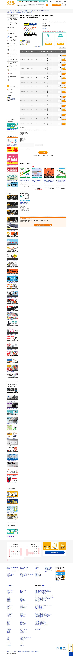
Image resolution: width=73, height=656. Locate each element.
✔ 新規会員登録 (57, 4)
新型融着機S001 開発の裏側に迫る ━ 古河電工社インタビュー (44, 614)
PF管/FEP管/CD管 (9, 575)
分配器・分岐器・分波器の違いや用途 (40, 622)
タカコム (8, 617)
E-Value (21, 591)
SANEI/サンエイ (9, 607)
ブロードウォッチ (23, 636)
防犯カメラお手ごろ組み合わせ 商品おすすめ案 (42, 590)
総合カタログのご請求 (48, 567)
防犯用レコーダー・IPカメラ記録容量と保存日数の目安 (43, 591)
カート (65, 5)
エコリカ (21, 594)
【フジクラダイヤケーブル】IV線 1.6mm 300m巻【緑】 (24, 179)
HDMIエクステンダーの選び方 (39, 604)
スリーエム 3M (9, 614)
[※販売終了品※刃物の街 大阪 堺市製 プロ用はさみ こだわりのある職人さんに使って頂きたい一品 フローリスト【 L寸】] (49, 173)
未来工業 (8, 641)
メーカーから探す (36, 7)
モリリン (21, 641)
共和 (21, 601)
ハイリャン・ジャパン (23, 629)
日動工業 (21, 625)
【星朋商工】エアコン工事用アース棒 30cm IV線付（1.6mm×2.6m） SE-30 (61, 180)
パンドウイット (22, 631)
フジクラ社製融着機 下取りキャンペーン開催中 (42, 616)
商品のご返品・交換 (38, 572)
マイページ (57, 580)
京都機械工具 (9, 601)
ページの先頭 (71, 654)
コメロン (8, 606)
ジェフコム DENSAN (23, 608)
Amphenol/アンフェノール (10, 590)
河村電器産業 (9, 599)
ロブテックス (22, 644)
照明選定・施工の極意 (38, 628)
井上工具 (8, 593)
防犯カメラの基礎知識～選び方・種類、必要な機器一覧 (43, 589)
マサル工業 (8, 640)
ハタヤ (21, 630)
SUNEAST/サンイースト (23, 606)
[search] (47, 5)
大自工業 (21, 615)
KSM (7, 604)
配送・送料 (36, 569)
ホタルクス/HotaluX (23, 638)
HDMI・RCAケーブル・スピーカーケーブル (13, 569)
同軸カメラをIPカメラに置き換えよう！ (40, 593)
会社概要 (8, 651)
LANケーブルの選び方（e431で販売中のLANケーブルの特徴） (44, 605)
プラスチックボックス (23, 575)
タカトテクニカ (22, 617)
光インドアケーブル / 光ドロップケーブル (41, 612)
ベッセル (8, 637)
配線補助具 (8, 568)
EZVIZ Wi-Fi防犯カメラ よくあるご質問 (40, 600)
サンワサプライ (9, 608)
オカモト (21, 597)
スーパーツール (22, 612)
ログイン (62, 5)
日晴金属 (8, 626)
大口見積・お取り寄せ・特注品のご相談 (48, 569)
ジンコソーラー (9, 610)
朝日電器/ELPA (9, 589)
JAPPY (21, 609)
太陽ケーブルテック (23, 616)
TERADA (8, 623)
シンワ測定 (8, 612)
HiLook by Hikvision (38, 601)
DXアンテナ (8, 621)
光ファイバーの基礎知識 (38, 610)
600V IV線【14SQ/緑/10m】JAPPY (12, 99)
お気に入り (63, 47)
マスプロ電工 (22, 640)
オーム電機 (8, 597)
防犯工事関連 (22, 568)
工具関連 (8, 576)
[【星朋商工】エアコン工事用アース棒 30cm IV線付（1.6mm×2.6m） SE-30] (61, 173)
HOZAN (8, 638)
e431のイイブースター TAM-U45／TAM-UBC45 (41, 624)
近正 (21, 620)
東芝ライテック (22, 624)
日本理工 (21, 628)
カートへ (63, 55)
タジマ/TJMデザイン (10, 618)
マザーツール (22, 639)
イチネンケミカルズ (10, 592)
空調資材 (21, 572)
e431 (7, 591)
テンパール (8, 624)
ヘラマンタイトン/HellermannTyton (25, 637)
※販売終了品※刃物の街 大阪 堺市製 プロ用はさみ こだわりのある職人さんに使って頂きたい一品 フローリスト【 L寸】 (49, 180)
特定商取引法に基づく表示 (26, 651)
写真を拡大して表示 (37, 46)
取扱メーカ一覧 (10, 585)
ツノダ (21, 618)
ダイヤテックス (9, 616)
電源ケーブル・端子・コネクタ (24, 573)
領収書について (37, 568)
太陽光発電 (8, 573)
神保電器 (21, 610)
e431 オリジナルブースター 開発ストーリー (41, 625)
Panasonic (8, 631)
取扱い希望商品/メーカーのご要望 (49, 571)
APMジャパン (9, 594)
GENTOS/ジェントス (10, 609)
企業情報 (57, 1)
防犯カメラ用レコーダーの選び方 (40, 592)
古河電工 (8, 636)
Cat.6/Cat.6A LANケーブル (39, 609)
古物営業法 (32, 651)
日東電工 (21, 626)
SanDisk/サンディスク (23, 607)
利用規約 (19, 651)
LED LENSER (8, 644)
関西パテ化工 (9, 600)
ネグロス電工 (9, 629)
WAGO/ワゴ (22, 645)
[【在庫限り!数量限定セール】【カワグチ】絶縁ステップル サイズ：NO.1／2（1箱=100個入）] (25, 196)
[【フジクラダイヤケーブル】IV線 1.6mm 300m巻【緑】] (25, 173)
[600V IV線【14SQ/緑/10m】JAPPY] (8, 99)
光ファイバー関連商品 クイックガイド (40, 613)
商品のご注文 (37, 567)
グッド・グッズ (9, 602)
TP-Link (8, 622)
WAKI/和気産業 (9, 645)
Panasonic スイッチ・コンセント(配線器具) (26, 574)
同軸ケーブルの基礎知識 (38, 617)
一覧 (43, 585)
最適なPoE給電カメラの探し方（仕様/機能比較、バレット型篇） (44, 594)
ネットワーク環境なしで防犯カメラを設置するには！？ (43, 598)
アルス (21, 589)
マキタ (8, 639)
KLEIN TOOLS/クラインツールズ (25, 602)
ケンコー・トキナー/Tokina (24, 604)
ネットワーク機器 (9, 572)
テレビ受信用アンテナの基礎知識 (39, 620)
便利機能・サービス (38, 575)
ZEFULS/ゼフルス (23, 614)
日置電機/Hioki (9, 632)
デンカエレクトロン (23, 623)
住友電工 (21, 613)
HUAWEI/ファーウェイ (23, 632)
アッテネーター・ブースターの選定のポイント (41, 618)
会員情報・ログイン (38, 576)
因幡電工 (21, 592)
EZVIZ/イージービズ (23, 590)
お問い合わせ (61, 1)
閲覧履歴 (71, 646)
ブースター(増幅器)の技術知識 (39, 623)
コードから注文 (60, 7)
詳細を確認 (44, 28)
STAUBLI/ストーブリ (10, 613)
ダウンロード (39, 145)
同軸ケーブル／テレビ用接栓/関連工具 (12, 567)
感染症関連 (22, 576)
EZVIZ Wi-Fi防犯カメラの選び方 (39, 599)
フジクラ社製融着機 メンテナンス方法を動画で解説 (42, 615)
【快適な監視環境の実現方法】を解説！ (40, 602)
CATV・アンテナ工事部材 (24, 567)
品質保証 (36, 573)
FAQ (54, 1)
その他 (8, 577)
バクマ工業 (8, 630)
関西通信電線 (22, 599)
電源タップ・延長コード (10, 574)
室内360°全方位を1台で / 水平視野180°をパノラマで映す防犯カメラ (45, 597)
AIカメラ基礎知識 (37, 629)
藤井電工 (8, 633)
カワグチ (21, 598)
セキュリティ (37, 577)
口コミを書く (43, 152)
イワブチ (21, 593)
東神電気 (8, 625)
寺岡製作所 (22, 622)
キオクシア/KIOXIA (23, 600)
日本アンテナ (9, 628)
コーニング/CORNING (10, 605)
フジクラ (21, 633)
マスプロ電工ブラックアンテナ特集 (40, 621)
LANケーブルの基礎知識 (38, 607)
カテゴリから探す (12, 7)
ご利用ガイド (51, 1)
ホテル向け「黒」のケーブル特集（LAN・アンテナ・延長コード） (44, 626)
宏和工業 (21, 605)
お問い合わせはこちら (55, 552)
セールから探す (48, 7)
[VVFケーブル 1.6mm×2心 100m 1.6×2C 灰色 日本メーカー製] (37, 173)
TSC (21, 621)
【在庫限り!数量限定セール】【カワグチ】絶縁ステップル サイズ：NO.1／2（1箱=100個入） (25, 204)
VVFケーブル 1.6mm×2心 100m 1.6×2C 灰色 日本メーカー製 (36, 180)
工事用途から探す (24, 7)
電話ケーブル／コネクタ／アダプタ (25, 569)
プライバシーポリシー (13, 651)
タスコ (8, 620)
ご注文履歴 (65, 1)
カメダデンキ (9, 598)
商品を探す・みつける (38, 574)
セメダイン (8, 615)
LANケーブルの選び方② (38, 606)
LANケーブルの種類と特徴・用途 (39, 608)
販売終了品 (22, 577)
